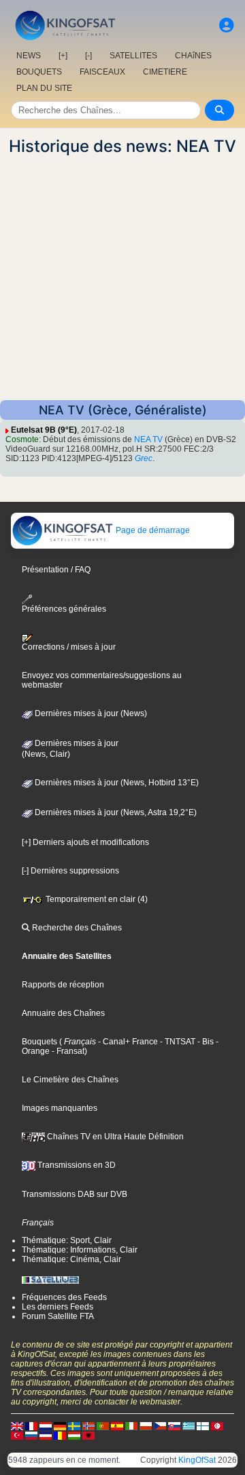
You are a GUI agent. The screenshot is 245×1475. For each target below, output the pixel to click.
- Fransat (67, 1051)
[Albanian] (88, 1435)
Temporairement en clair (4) (96, 899)
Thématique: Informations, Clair (79, 1250)
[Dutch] (45, 1425)
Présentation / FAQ (56, 569)
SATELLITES (133, 55)
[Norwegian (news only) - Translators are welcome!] (88, 1425)
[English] (17, 1425)
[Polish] (146, 1425)
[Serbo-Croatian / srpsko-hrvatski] (45, 1435)
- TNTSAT (176, 1041)
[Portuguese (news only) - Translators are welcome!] (103, 1425)
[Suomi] (203, 1425)
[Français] (31, 1425)
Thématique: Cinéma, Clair (71, 1259)
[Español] (117, 1425)
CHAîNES (193, 55)
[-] (88, 55)
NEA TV (148, 439)
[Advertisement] (122, 278)
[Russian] (31, 1435)
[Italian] (131, 1425)
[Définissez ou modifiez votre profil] (226, 25)
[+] (63, 55)
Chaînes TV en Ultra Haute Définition (114, 1136)
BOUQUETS (39, 72)
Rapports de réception (63, 984)
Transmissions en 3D (75, 1165)
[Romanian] (60, 1435)
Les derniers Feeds (57, 1307)
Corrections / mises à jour (69, 647)
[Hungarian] (74, 1435)
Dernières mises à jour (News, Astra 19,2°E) (115, 812)
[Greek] (188, 1425)
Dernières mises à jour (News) (90, 713)
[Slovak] (174, 1425)
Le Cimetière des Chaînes (70, 1079)
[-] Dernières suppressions (70, 871)
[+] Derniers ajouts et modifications (85, 842)
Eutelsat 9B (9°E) (44, 430)
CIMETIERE (165, 72)
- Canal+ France (127, 1041)
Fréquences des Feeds (64, 1297)
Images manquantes (59, 1108)
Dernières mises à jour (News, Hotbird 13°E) (116, 782)
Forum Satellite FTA (58, 1316)
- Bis (204, 1041)
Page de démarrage (152, 530)
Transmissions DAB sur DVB (74, 1194)
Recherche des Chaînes (76, 927)
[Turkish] (17, 1435)
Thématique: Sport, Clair (67, 1240)
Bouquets (39, 1041)
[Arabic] (217, 1425)
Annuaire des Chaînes (63, 1013)
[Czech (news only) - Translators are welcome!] (160, 1425)
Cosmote (22, 439)
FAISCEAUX (102, 72)
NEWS (28, 55)
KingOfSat (197, 1460)
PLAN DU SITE (44, 88)
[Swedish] (74, 1425)
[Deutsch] (60, 1425)
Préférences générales (64, 608)
